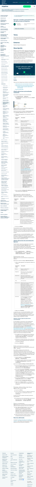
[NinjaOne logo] (5, 6)
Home (3, 9)
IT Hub (12, 458)
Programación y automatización (7, 10)
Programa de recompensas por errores (21, 461)
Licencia (12, 484)
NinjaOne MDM (4, 463)
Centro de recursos (14, 454)
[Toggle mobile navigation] (34, 6)
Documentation (7, 9)
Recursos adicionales (19, 89)
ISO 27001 (20, 459)
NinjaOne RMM (4, 454)
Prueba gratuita (27, 6)
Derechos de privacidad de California (21, 475)
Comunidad (12, 477)
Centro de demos (13, 464)
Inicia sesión (25, 15)
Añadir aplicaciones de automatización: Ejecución (24, 85)
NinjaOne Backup (5, 472)
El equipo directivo (13, 475)
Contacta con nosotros (22, 2)
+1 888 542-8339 (15, 2)
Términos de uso (29, 484)
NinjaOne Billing (4, 466)
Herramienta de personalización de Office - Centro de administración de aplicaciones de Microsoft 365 (24, 328)
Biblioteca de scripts (14, 462)
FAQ (11, 478)
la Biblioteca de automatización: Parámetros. (27, 304)
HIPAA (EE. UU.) (21, 457)
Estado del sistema (14, 468)
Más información (10, 2)
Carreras (12, 483)
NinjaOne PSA (4, 465)
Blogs (11, 456)
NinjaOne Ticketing (5, 468)
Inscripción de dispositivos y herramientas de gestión (19, 9)
